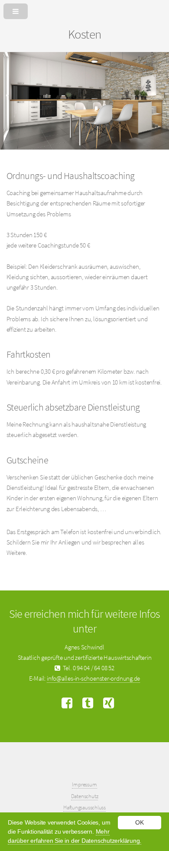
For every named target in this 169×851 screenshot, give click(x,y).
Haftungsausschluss (84, 807)
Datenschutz (84, 796)
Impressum (84, 784)
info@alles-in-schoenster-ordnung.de (93, 678)
